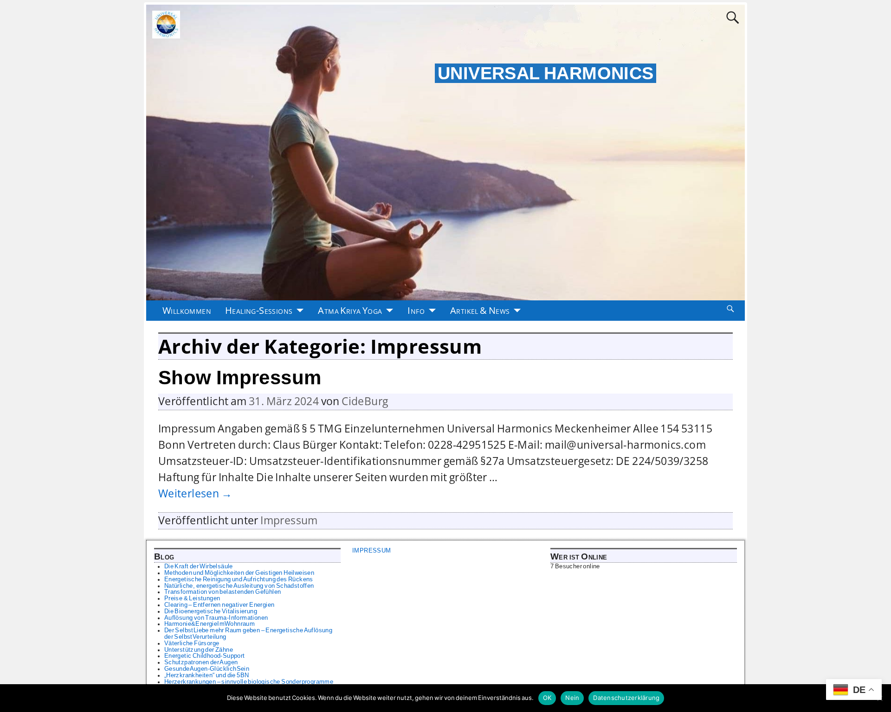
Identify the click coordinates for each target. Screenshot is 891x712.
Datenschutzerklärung (626, 697)
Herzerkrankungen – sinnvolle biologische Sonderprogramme (248, 682)
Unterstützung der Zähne (198, 650)
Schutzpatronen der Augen (201, 662)
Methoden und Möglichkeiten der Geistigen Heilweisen (239, 573)
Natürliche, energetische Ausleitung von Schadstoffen (239, 586)
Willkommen (186, 310)
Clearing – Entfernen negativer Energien (219, 605)
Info (416, 310)
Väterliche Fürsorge (192, 643)
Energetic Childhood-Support (204, 656)
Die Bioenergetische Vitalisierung (210, 611)
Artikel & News (480, 310)
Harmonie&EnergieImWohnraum (209, 624)
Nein (572, 697)
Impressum (289, 520)
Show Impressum (240, 377)
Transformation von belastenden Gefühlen (222, 592)
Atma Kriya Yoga (350, 310)
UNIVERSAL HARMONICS (546, 73)
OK (547, 697)
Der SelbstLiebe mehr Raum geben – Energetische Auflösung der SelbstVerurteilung (248, 633)
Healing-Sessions (258, 310)
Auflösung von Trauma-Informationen (216, 618)
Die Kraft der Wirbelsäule (198, 566)
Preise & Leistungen (192, 598)
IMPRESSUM (371, 550)
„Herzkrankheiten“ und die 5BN (206, 675)
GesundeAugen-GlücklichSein (206, 669)
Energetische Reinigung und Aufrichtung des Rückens (238, 579)
